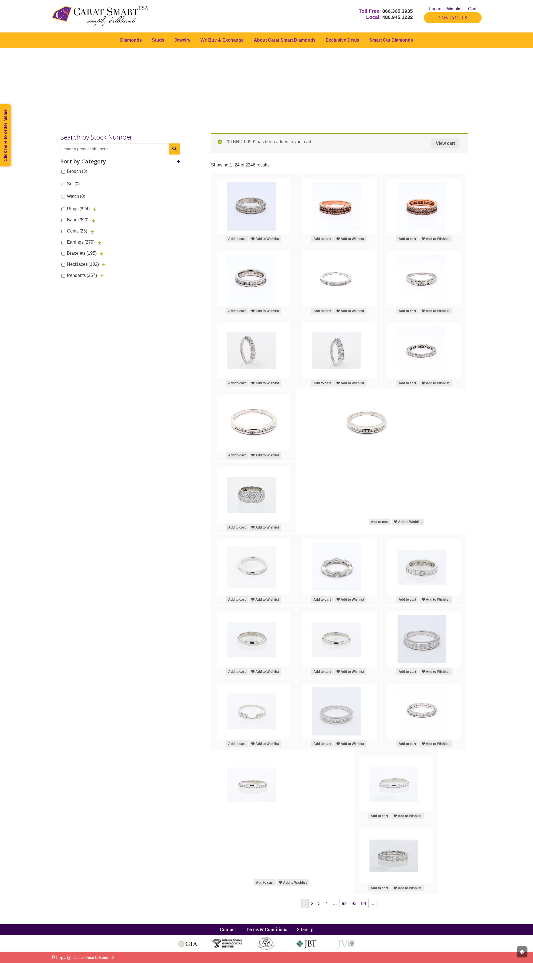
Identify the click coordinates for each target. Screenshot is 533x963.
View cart (445, 143)
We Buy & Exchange (222, 40)
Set (73, 183)
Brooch (77, 171)
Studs (158, 40)
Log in (435, 8)
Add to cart (237, 239)
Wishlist (454, 8)
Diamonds (131, 40)
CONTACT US (452, 18)
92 (344, 903)
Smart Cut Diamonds (391, 40)
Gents (77, 231)
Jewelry (182, 40)
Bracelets (82, 253)
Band (78, 220)
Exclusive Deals (342, 40)
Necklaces (83, 264)
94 (363, 903)
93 (353, 903)
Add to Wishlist (267, 239)
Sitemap (305, 929)
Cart (472, 8)
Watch (76, 196)
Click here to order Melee (5, 135)
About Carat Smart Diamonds (285, 40)
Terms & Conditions (266, 929)
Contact (228, 929)
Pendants (82, 275)
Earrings (81, 242)
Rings (78, 208)
